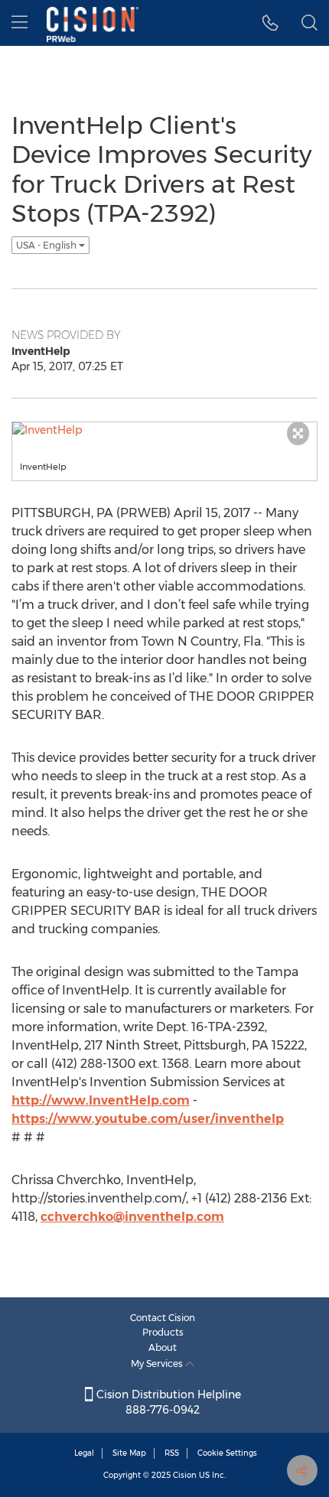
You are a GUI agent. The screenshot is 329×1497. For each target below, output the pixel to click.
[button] (270, 23)
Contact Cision (162, 1317)
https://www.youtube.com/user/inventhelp (147, 1118)
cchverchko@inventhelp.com (132, 1216)
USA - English (47, 245)
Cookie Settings (227, 1453)
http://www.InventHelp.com (100, 1100)
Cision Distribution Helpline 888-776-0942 (167, 1402)
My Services (158, 1363)
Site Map (129, 1453)
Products (163, 1332)
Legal (84, 1453)
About (162, 1347)
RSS (171, 1453)
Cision (185, 1475)
